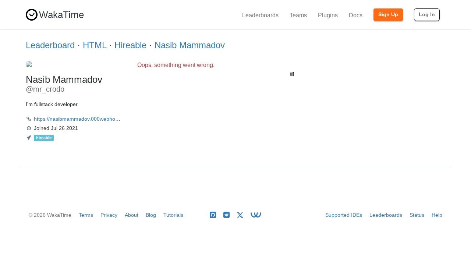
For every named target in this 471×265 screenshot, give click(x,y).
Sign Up (388, 14)
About (131, 215)
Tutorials (173, 215)
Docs (355, 15)
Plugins (328, 15)
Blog (151, 215)
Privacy (108, 215)
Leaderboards (260, 15)
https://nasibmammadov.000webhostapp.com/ (87, 119)
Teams (298, 15)
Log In (427, 14)
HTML (94, 45)
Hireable (130, 45)
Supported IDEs (343, 215)
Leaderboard (50, 45)
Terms (86, 215)
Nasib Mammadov (190, 45)
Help (437, 215)
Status (417, 215)
